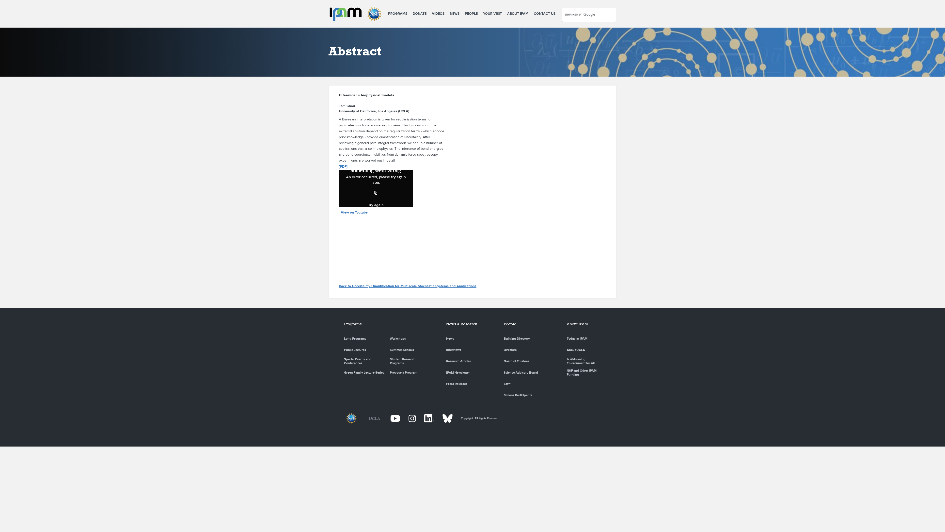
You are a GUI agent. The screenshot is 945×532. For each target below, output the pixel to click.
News (454, 14)
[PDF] (343, 167)
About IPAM (517, 14)
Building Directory (517, 339)
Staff (507, 384)
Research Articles (458, 361)
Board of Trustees (516, 361)
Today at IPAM (577, 339)
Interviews (453, 350)
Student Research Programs (402, 361)
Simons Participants (518, 395)
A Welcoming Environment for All (581, 361)
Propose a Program (403, 373)
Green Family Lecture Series (364, 373)
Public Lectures (355, 350)
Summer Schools (402, 350)
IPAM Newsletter (458, 373)
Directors (510, 350)
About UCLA (576, 350)
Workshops (398, 339)
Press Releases (456, 384)
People (471, 14)
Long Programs (355, 339)
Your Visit (492, 14)
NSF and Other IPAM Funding (582, 373)
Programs (397, 14)
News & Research (461, 324)
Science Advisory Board (521, 373)
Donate (419, 14)
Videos (438, 14)
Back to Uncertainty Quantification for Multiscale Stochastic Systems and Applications (407, 286)
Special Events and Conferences (357, 361)
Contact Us (544, 14)
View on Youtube (354, 212)
